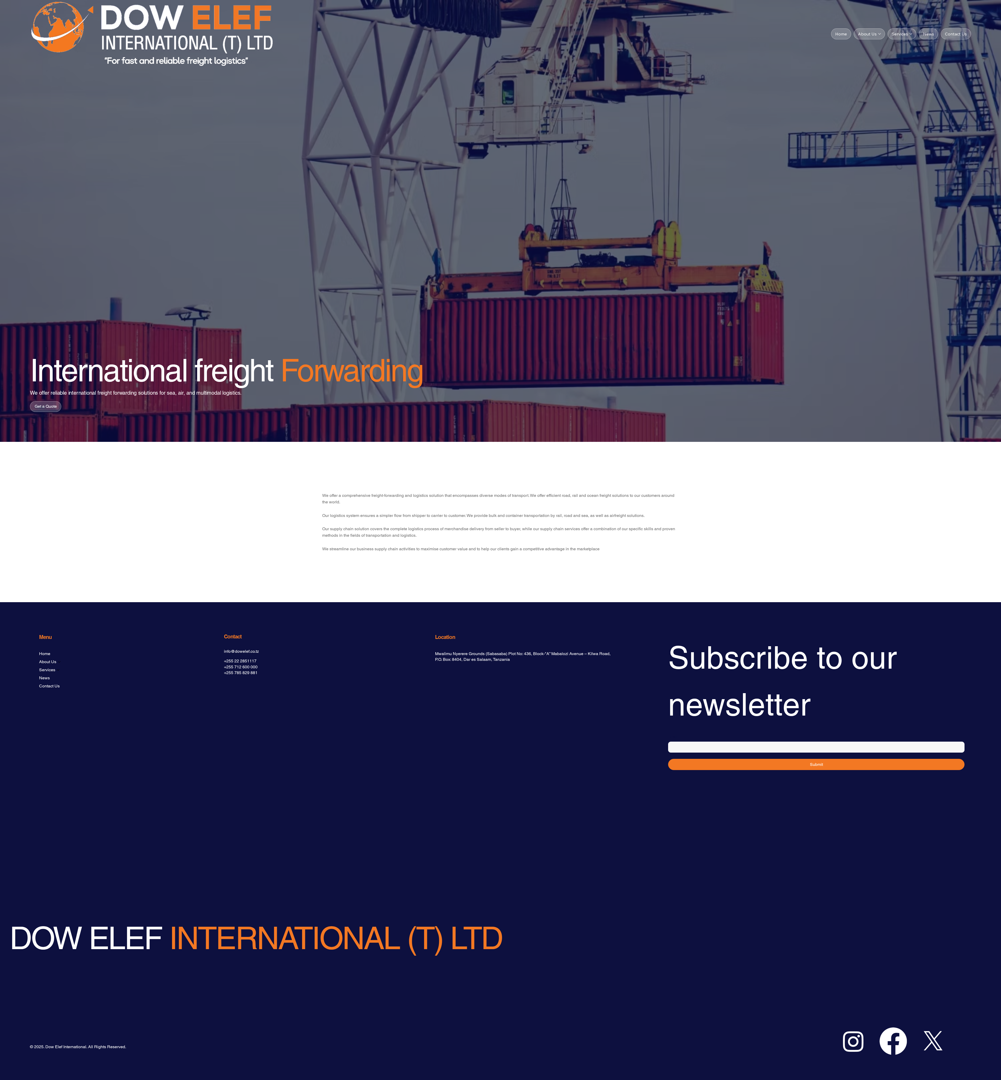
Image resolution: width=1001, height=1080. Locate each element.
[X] (933, 1041)
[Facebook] (893, 1041)
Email (674, 737)
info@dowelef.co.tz (241, 651)
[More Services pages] (911, 34)
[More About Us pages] (879, 34)
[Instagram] (853, 1041)
